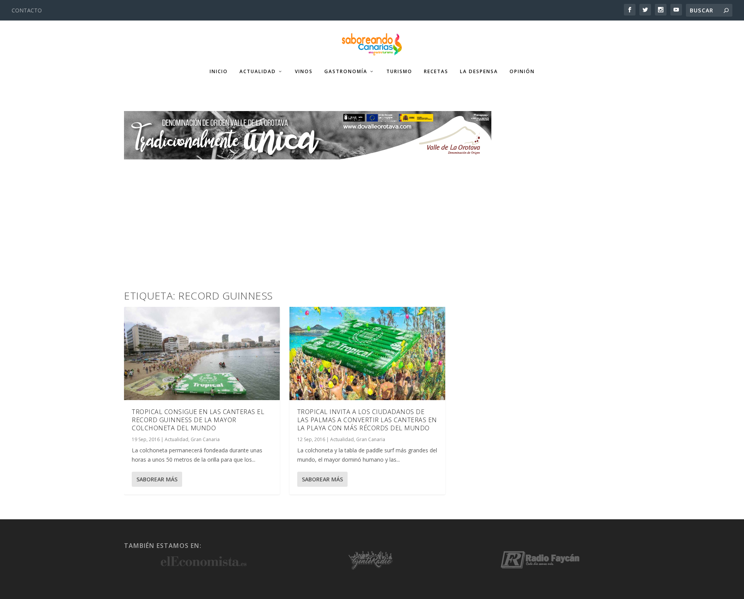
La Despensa (479, 71)
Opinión (522, 71)
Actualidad (257, 71)
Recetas (436, 71)
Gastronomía (345, 71)
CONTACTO (27, 10)
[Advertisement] (372, 217)
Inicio (219, 71)
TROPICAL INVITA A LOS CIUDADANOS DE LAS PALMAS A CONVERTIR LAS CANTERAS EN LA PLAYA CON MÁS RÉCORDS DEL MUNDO (367, 419)
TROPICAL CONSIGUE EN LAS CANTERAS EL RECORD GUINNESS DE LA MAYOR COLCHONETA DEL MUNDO (198, 419)
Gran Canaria (205, 439)
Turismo (399, 71)
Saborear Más (156, 479)
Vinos (304, 71)
